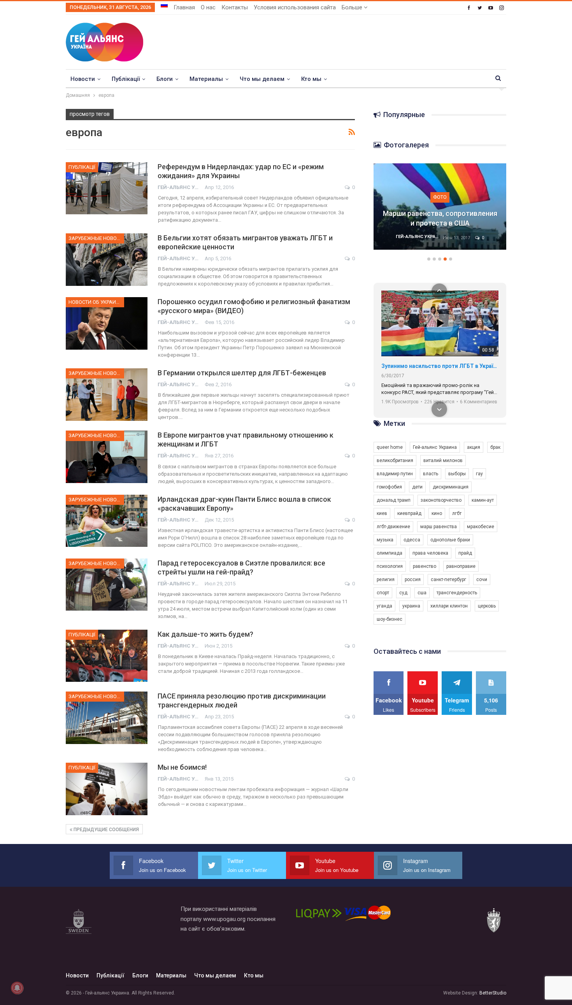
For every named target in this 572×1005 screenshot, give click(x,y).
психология (390, 566)
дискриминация (450, 487)
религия (386, 579)
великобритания (395, 460)
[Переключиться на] (164, 5)
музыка (385, 540)
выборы (457, 473)
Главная (184, 7)
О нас (208, 7)
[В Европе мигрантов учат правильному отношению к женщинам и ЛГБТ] (106, 457)
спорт (383, 592)
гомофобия (389, 487)
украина (411, 606)
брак (495, 447)
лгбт (456, 513)
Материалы (206, 78)
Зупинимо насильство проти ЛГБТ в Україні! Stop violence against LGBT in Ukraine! (439, 366)
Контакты (234, 7)
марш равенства (438, 526)
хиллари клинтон (449, 606)
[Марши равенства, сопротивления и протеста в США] (440, 206)
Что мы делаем (262, 78)
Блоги (164, 78)
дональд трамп (394, 500)
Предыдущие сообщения (105, 829)
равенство (424, 566)
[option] (440, 210)
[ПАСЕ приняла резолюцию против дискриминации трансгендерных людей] (106, 718)
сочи (481, 579)
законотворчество (441, 500)
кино (437, 513)
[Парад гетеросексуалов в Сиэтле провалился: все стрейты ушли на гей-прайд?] (106, 585)
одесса (412, 540)
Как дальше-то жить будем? (205, 634)
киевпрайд (409, 513)
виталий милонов (443, 460)
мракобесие (480, 526)
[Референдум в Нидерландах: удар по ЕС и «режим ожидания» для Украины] (106, 188)
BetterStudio (492, 993)
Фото (440, 197)
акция (473, 447)
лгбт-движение (393, 526)
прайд (465, 553)
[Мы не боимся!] (106, 789)
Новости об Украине (95, 302)
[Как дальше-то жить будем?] (106, 656)
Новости (82, 78)
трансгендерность (457, 592)
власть (430, 473)
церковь (487, 606)
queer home (390, 447)
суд (403, 592)
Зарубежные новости (96, 238)
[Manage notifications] (17, 988)
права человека (430, 553)
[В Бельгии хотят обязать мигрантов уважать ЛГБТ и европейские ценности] (106, 259)
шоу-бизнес (389, 619)
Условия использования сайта (295, 7)
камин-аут (483, 500)
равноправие (460, 566)
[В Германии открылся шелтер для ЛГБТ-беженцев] (106, 394)
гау (479, 473)
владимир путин (395, 473)
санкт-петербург (448, 579)
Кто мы (311, 78)
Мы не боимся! (182, 767)
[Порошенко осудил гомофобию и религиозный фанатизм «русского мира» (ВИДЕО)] (106, 323)
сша (422, 592)
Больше (353, 7)
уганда (384, 606)
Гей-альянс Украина (435, 447)
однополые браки (450, 540)
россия (413, 579)
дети (417, 487)
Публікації (126, 78)
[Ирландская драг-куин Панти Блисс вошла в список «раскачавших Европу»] (106, 521)
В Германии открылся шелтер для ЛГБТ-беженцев (242, 373)
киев (382, 513)
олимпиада (389, 553)
